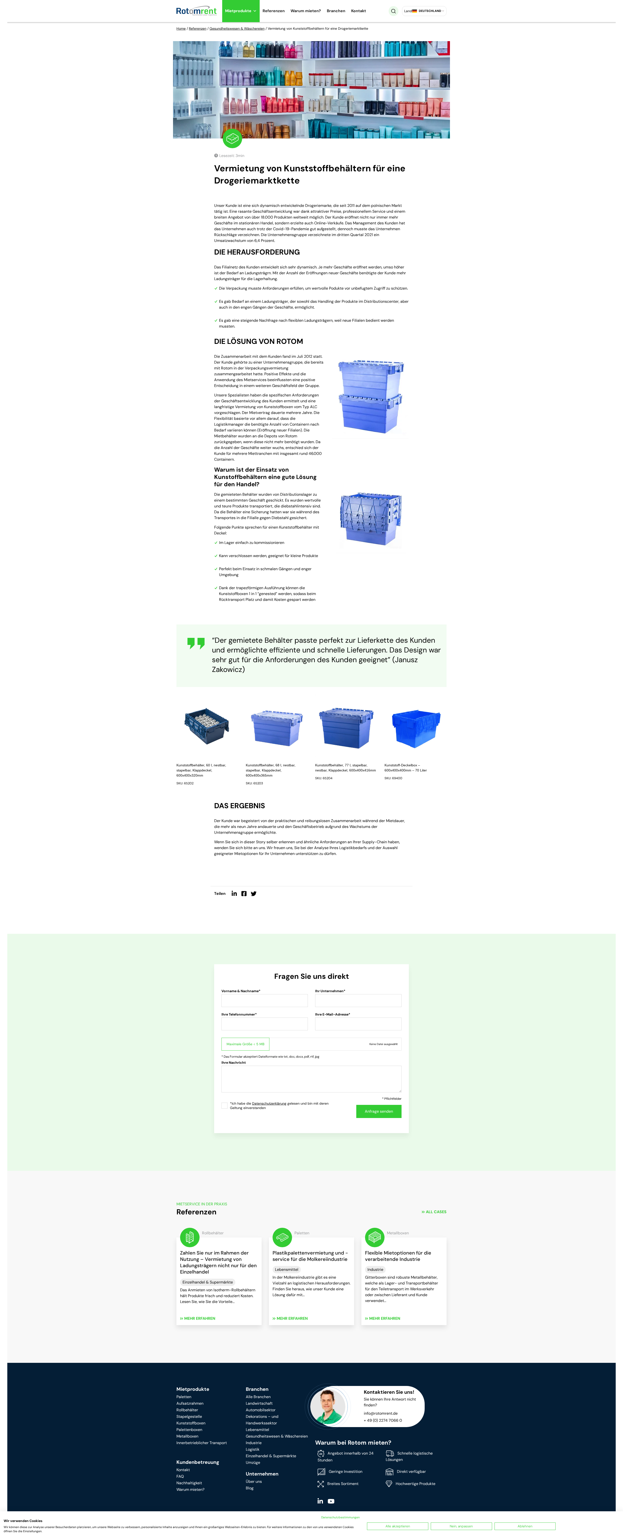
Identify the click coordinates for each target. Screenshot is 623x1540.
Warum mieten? (306, 10)
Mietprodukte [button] (238, 10)
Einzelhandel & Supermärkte (271, 1455)
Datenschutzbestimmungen (340, 1517)
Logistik (252, 1449)
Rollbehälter (187, 1409)
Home (181, 28)
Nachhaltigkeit (189, 1482)
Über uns (254, 1481)
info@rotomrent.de (381, 1413)
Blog (250, 1488)
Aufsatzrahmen (189, 1403)
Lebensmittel (257, 1429)
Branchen (336, 10)
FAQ (180, 1476)
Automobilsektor (260, 1409)
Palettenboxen (189, 1429)
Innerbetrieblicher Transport (201, 1442)
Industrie (254, 1442)
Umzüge (253, 1462)
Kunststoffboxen (190, 1423)
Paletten (183, 1396)
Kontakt (358, 10)
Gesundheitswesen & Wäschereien (237, 28)
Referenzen (274, 10)
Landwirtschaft (259, 1403)
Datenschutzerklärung (269, 1103)
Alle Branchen (258, 1396)
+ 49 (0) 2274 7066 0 (383, 1420)
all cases (436, 1211)
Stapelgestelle (189, 1416)
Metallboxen (187, 1436)
